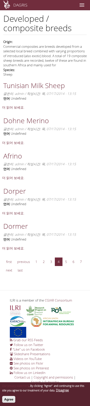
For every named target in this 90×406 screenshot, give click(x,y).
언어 (6, 98)
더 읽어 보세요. (13, 107)
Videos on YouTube (27, 359)
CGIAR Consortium (58, 300)
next (9, 270)
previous (23, 261)
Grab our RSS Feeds (27, 340)
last (20, 270)
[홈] (6, 5)
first (9, 261)
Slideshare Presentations (31, 354)
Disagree (62, 390)
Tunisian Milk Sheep (34, 85)
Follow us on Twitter (28, 345)
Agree (8, 399)
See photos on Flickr (28, 363)
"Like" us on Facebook (28, 349)
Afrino (12, 155)
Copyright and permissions (53, 377)
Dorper (14, 191)
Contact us (22, 377)
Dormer (15, 226)
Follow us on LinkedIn (29, 372)
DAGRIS (20, 5)
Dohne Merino (26, 120)
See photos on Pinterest (31, 368)
